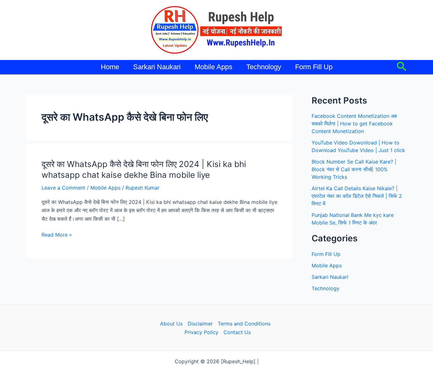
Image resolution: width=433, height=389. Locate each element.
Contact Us (237, 332)
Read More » (57, 235)
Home (110, 67)
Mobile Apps (213, 67)
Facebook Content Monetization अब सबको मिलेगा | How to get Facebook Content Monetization (354, 123)
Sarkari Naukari (157, 67)
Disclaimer (200, 323)
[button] (402, 67)
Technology (263, 67)
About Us (171, 323)
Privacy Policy (201, 332)
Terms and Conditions (244, 323)
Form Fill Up (314, 67)
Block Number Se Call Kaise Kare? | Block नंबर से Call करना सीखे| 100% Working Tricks (354, 169)
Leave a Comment (63, 187)
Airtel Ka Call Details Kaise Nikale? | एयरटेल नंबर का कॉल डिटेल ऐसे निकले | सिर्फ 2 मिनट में (357, 196)
